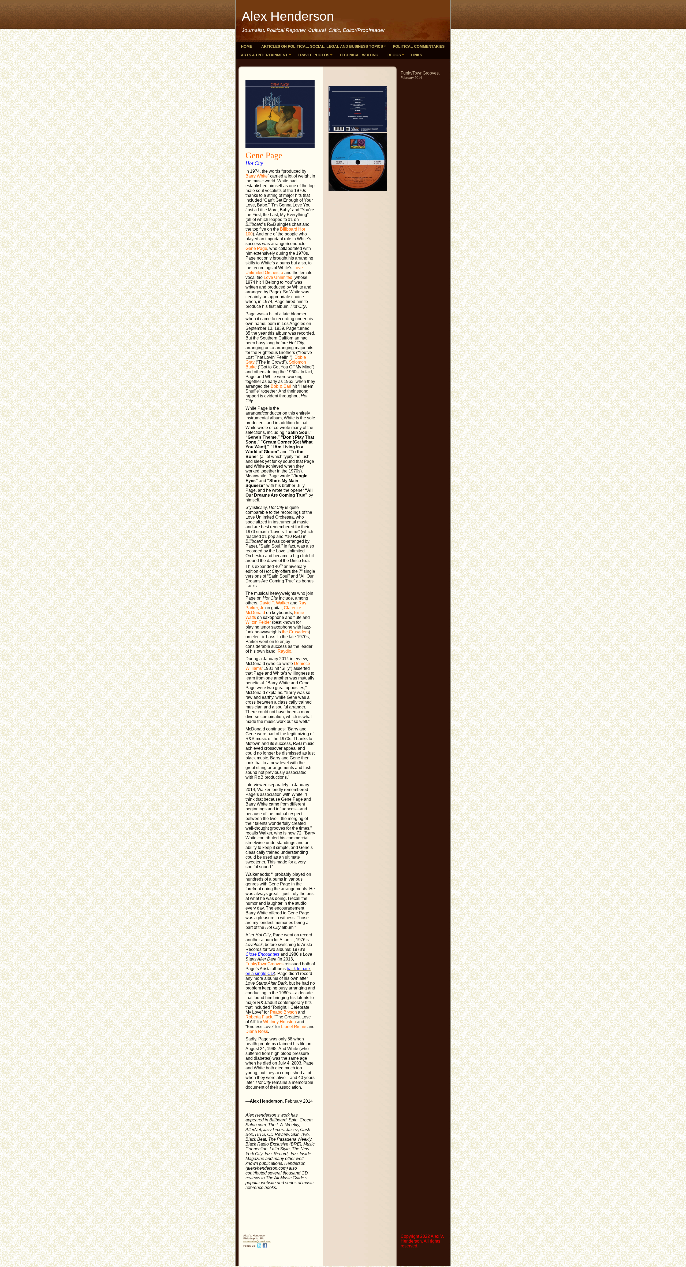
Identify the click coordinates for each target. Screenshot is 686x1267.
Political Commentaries (419, 46)
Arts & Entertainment (264, 55)
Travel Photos (313, 55)
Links (416, 55)
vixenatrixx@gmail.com (257, 1241)
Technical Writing (358, 55)
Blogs (394, 55)
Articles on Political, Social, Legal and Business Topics (322, 46)
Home (246, 46)
